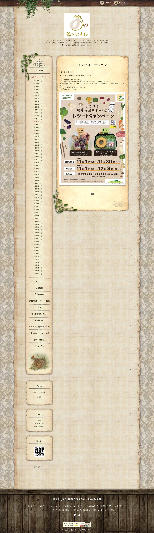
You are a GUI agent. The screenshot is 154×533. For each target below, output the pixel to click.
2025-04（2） (38, 110)
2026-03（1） (38, 92)
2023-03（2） (38, 154)
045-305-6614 (124, 3)
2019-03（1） (38, 250)
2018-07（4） (38, 268)
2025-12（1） (38, 95)
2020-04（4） (38, 215)
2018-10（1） (38, 262)
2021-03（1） (38, 186)
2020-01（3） (38, 221)
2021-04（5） (38, 183)
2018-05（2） (38, 274)
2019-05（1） (38, 244)
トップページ (39, 70)
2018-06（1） (38, 271)
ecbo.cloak (39, 320)
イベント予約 (39, 346)
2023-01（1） (38, 157)
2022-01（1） (38, 168)
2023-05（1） (38, 151)
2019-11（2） (38, 227)
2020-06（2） (38, 209)
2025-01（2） (38, 116)
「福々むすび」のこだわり (39, 333)
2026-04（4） (38, 89)
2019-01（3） (38, 253)
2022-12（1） (38, 160)
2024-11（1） (38, 121)
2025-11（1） (38, 98)
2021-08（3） (38, 177)
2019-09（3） (38, 233)
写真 (39, 307)
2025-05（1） (38, 107)
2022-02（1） (38, 165)
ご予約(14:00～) (39, 294)
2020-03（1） (38, 218)
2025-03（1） (38, 113)
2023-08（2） (38, 142)
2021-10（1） (38, 174)
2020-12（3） (38, 195)
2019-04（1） (38, 247)
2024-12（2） (38, 119)
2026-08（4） (38, 81)
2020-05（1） (38, 212)
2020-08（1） (38, 203)
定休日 (39, 397)
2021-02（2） (38, 189)
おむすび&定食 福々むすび (73, 530)
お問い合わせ (39, 340)
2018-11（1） (38, 259)
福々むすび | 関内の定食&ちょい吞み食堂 (77, 499)
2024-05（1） (38, 127)
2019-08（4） (38, 236)
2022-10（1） (38, 162)
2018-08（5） (38, 265)
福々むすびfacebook (39, 314)
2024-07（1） (38, 124)
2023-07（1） (38, 145)
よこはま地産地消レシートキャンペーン (75, 75)
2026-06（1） (38, 83)
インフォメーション (39, 77)
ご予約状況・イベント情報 (39, 301)
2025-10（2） (38, 101)
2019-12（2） (38, 224)
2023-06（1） (38, 148)
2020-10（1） (38, 198)
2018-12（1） (38, 256)
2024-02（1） (38, 133)
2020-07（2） (38, 206)
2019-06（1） (38, 241)
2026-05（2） (38, 86)
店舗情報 (39, 288)
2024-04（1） (38, 130)
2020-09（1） (38, 200)
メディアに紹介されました (39, 327)
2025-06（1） (38, 104)
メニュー (39, 281)
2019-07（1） (38, 239)
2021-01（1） (38, 192)
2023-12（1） (38, 136)
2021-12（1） (38, 171)
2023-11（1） (38, 139)
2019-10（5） (38, 230)
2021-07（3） (38, 180)
